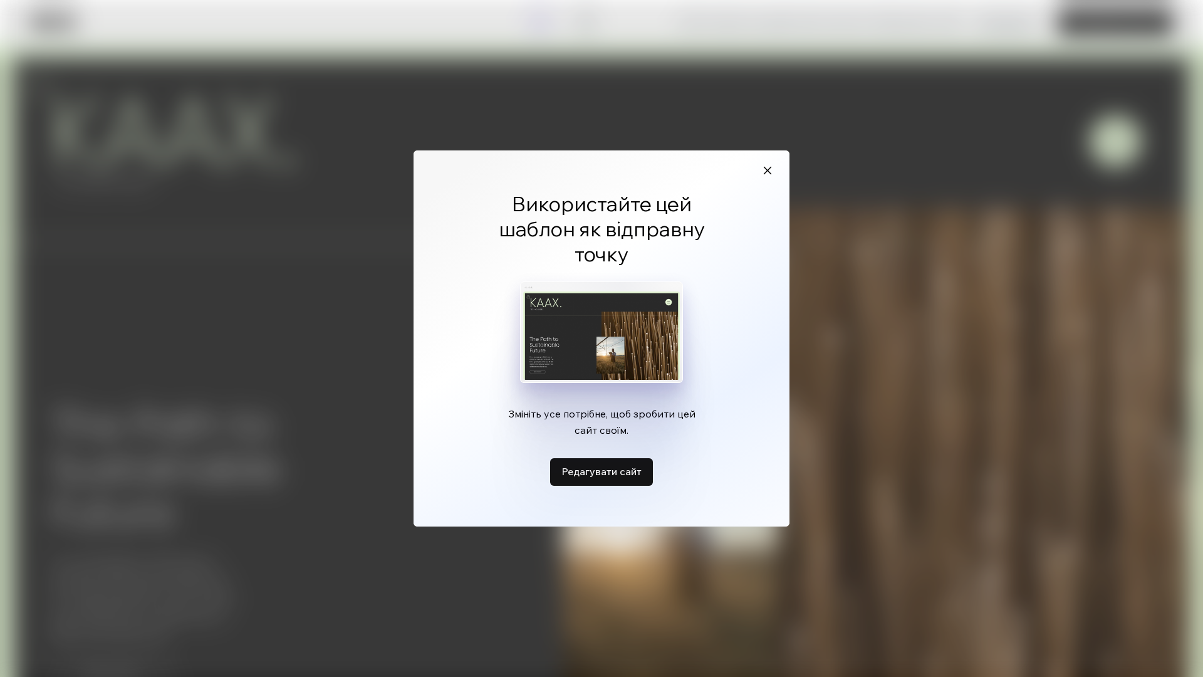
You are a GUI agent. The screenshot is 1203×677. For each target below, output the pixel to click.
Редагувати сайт (601, 471)
